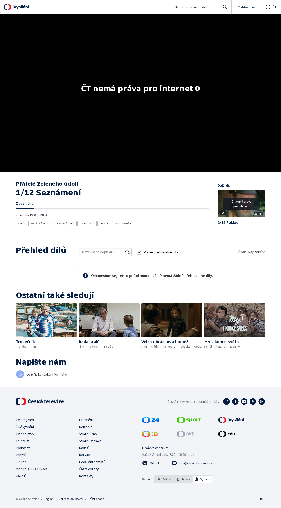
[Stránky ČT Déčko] (150, 435)
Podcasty (23, 448)
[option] (164, 479)
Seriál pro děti (123, 223)
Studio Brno (88, 434)
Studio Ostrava (90, 441)
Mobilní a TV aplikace (31, 469)
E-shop (21, 462)
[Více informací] (197, 89)
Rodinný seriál (65, 223)
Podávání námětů (92, 462)
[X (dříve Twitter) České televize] (252, 401)
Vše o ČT (22, 476)
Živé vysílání (25, 427)
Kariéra (84, 455)
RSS (262, 499)
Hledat (225, 7)
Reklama (85, 427)
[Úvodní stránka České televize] (40, 401)
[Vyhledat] (127, 252)
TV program (25, 420)
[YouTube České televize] (244, 401)
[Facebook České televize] (235, 401)
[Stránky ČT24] (150, 421)
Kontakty (86, 476)
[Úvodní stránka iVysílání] (20, 7)
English (48, 499)
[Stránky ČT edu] (226, 435)
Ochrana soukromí (70, 499)
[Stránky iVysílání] (231, 421)
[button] (241, 205)
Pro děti (104, 223)
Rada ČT (85, 448)
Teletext (22, 441)
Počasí (21, 455)
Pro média (86, 420)
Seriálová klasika (41, 223)
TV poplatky (25, 434)
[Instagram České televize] (226, 401)
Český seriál (87, 223)
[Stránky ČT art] (185, 435)
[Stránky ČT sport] (189, 421)
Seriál (21, 223)
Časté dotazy (89, 469)
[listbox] (183, 479)
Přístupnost (96, 499)
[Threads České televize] (261, 401)
